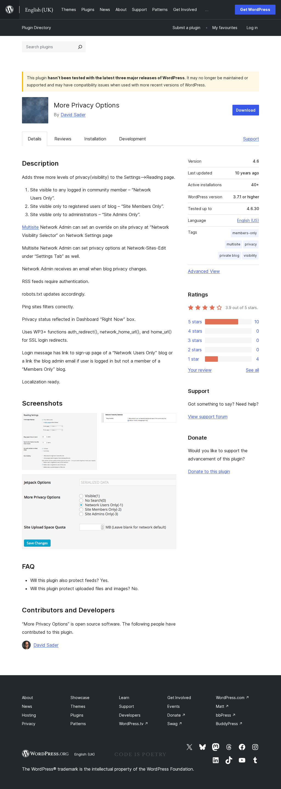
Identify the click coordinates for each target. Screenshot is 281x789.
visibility (250, 255)
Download (245, 110)
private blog (229, 255)
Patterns (78, 723)
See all (252, 370)
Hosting (29, 715)
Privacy (28, 723)
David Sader (73, 114)
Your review (200, 370)
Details (34, 139)
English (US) (248, 220)
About (27, 697)
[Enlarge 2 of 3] (169, 420)
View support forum (207, 416)
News (27, 706)
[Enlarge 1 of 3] (89, 420)
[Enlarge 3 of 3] (169, 481)
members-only (244, 233)
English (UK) (84, 754)
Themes (78, 706)
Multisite (30, 227)
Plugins (77, 715)
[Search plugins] (80, 46)
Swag (174, 723)
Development (132, 139)
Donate (176, 715)
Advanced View (204, 271)
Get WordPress (255, 9)
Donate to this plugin (209, 471)
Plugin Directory (36, 27)
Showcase (80, 697)
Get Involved (179, 697)
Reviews (62, 139)
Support (251, 139)
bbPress (226, 715)
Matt (222, 706)
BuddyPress (229, 723)
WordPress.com (232, 697)
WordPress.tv (133, 723)
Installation (95, 139)
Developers (129, 715)
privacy (251, 244)
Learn (124, 697)
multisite (233, 244)
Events (173, 706)
